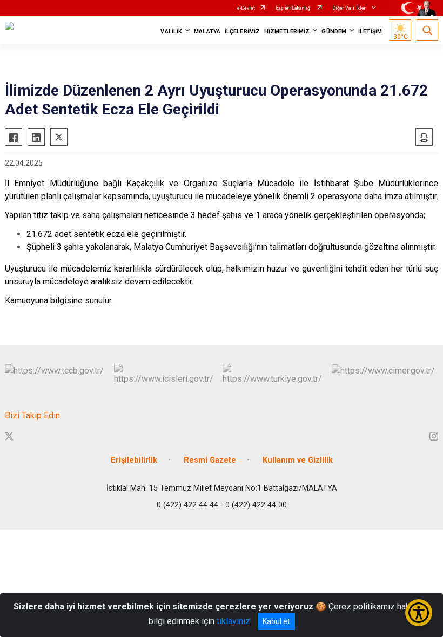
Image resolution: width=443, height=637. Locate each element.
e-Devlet (246, 8)
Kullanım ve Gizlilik (298, 460)
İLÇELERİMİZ (242, 31)
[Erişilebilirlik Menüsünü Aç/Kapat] (418, 612)
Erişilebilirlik (134, 460)
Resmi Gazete (210, 460)
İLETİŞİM (370, 31)
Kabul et (276, 621)
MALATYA (207, 31)
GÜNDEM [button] (333, 31)
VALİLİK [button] (171, 31)
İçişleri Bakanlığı (294, 8)
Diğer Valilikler (349, 8)
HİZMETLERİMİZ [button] (287, 31)
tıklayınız (233, 621)
